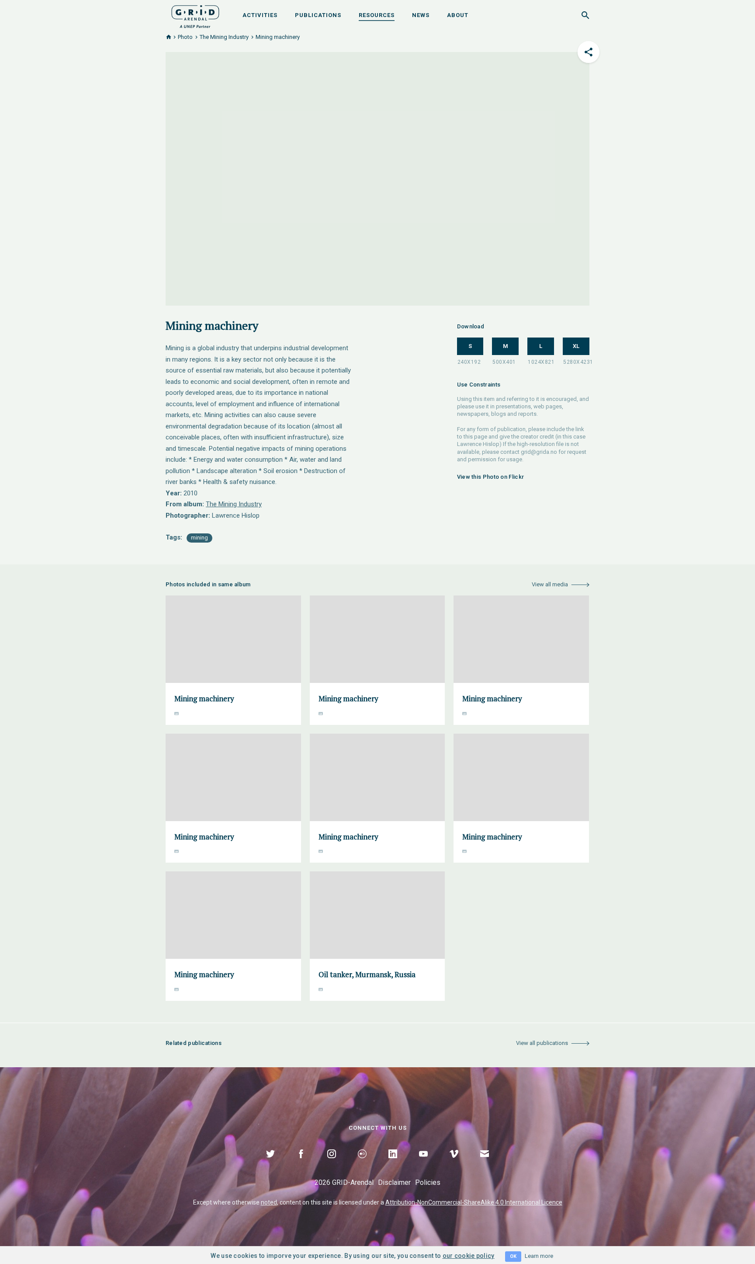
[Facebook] (301, 1163)
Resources (377, 15)
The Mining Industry (224, 37)
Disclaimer (394, 1182)
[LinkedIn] (393, 1163)
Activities (259, 15)
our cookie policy (469, 1255)
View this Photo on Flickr (490, 477)
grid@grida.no (539, 452)
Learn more (539, 1256)
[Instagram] (331, 1163)
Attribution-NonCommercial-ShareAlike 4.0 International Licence (473, 1202)
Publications (318, 15)
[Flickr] (362, 1163)
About (457, 15)
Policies (427, 1182)
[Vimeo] (454, 1163)
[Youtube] (423, 1163)
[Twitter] (270, 1163)
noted (269, 1202)
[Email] (484, 1163)
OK (513, 1256)
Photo (185, 37)
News (420, 15)
